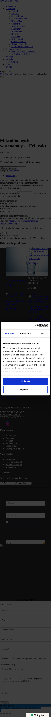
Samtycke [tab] (9, 333)
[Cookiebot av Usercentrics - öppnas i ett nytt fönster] (36, 325)
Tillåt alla (25, 381)
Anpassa (24, 389)
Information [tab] (25, 333)
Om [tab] (41, 333)
